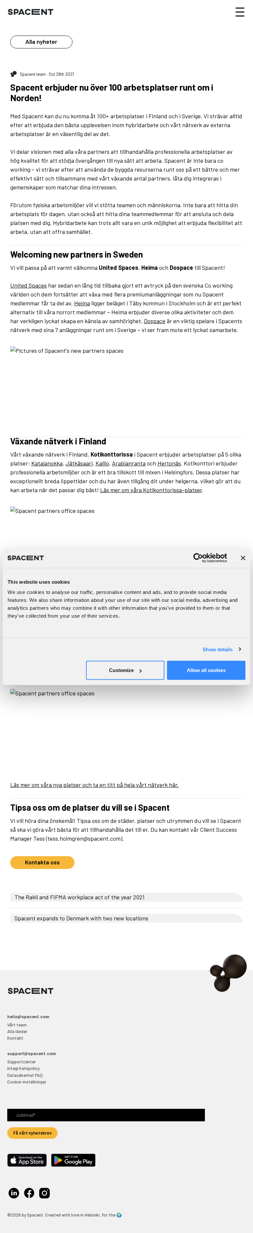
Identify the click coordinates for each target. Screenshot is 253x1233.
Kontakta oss (42, 862)
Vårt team (17, 1024)
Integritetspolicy (23, 1068)
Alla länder (17, 1031)
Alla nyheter (41, 41)
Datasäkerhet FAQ (25, 1075)
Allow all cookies (206, 670)
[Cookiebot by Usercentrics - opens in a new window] (198, 558)
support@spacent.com (31, 1053)
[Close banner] (243, 557)
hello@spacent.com (28, 1016)
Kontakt (15, 1038)
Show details (218, 649)
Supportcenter (21, 1061)
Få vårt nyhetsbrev (32, 1132)
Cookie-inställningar (26, 1081)
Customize (121, 670)
